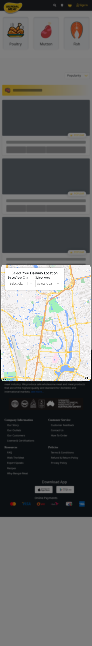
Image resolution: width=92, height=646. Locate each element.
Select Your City (18, 278)
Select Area (42, 278)
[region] (45, 323)
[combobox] (37, 283)
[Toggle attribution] (86, 378)
